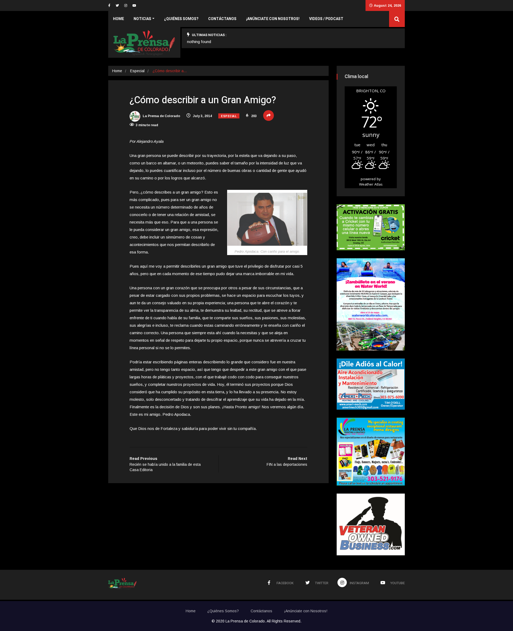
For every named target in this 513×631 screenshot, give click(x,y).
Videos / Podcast (326, 19)
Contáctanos (222, 19)
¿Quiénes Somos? (181, 19)
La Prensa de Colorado (161, 116)
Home (118, 19)
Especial (137, 71)
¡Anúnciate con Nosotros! (273, 19)
